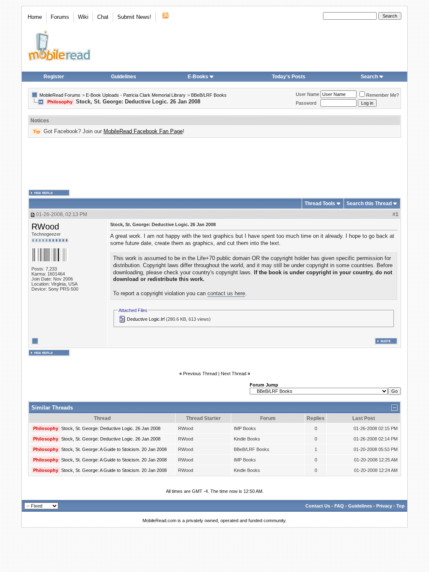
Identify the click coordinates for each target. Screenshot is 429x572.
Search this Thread (369, 203)
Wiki (83, 17)
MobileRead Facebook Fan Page (143, 131)
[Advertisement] (214, 164)
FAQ (339, 505)
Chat (103, 17)
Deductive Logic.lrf (146, 319)
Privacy (384, 505)
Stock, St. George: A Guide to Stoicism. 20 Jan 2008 (114, 449)
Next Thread (233, 373)
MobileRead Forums (59, 95)
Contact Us (317, 505)
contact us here (226, 293)
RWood (45, 226)
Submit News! (134, 17)
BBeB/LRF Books (209, 95)
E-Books (198, 77)
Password (306, 103)
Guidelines (123, 77)
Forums (60, 17)
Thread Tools (320, 203)
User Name (307, 94)
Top (400, 505)
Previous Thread (200, 373)
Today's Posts (288, 77)
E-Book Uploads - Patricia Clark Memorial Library (136, 95)
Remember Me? (382, 95)
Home (35, 17)
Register (54, 77)
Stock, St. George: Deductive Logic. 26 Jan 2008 (110, 428)
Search (369, 77)
